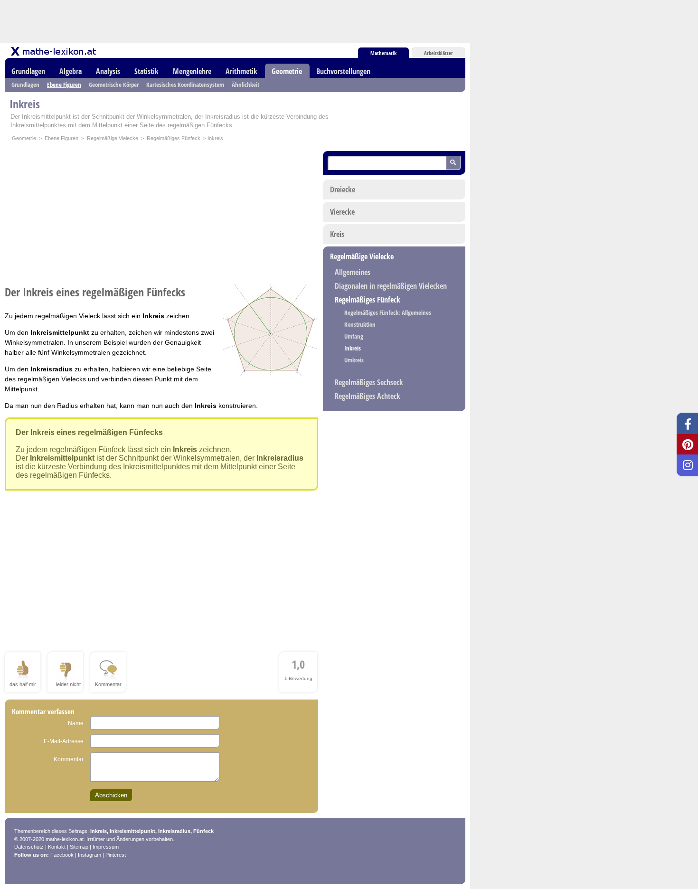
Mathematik (383, 53)
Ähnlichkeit (245, 84)
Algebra (70, 71)
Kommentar (69, 759)
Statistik (146, 71)
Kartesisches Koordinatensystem (185, 84)
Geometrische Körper (114, 84)
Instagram (89, 855)
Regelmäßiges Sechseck (369, 382)
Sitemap (79, 847)
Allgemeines (352, 272)
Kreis (337, 234)
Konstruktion (360, 324)
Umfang (353, 336)
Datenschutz (29, 847)
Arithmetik (241, 71)
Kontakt (57, 847)
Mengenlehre (192, 71)
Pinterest (115, 855)
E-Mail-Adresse (64, 741)
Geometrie (287, 71)
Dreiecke (342, 189)
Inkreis (352, 348)
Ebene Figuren (64, 84)
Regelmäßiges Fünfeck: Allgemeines (387, 312)
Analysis (108, 71)
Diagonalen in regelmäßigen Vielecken (391, 286)
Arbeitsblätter (438, 53)
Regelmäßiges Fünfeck (173, 138)
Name (76, 723)
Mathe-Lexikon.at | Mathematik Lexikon (54, 51)
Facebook (62, 855)
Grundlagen (28, 71)
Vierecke (342, 212)
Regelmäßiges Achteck (367, 396)
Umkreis (354, 360)
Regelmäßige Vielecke (112, 138)
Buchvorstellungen (343, 71)
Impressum (106, 847)
